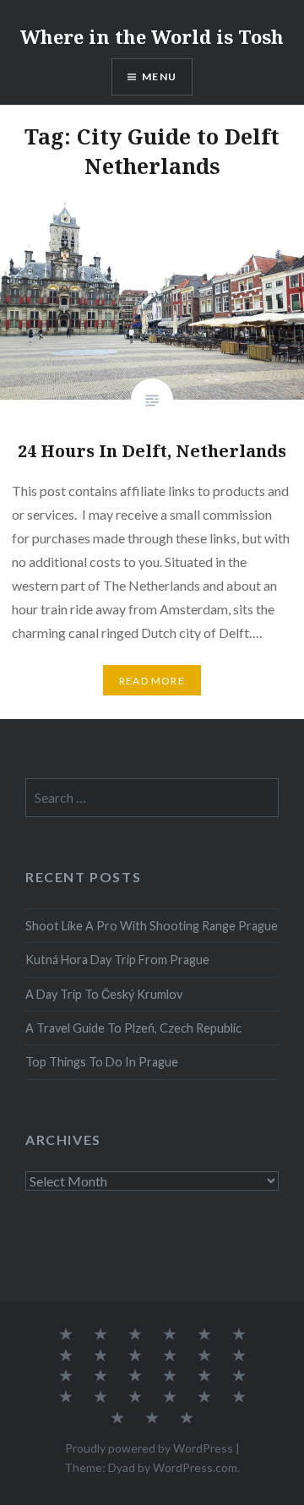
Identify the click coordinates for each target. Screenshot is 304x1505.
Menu (159, 76)
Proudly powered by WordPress (149, 1448)
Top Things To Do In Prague (101, 1062)
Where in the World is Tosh (152, 36)
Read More (152, 680)
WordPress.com (195, 1467)
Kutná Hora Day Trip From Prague (117, 959)
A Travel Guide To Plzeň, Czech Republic (133, 1028)
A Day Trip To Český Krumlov (103, 994)
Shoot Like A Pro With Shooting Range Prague (151, 926)
